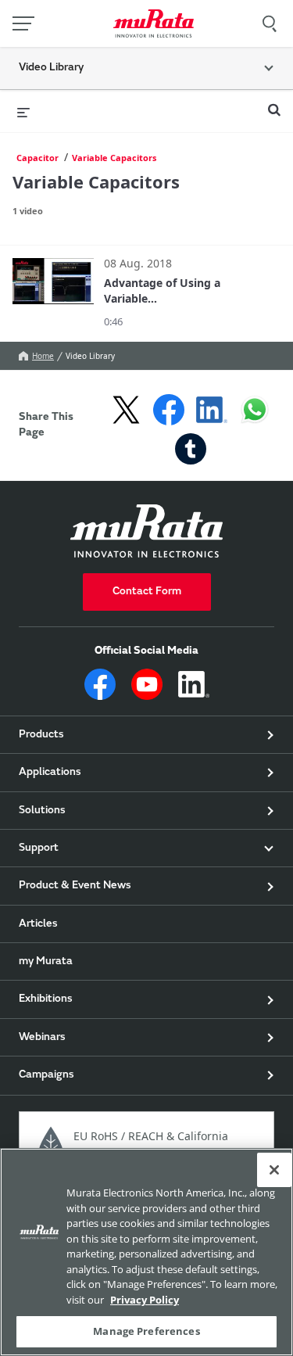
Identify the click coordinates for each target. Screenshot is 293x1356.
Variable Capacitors (114, 157)
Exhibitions (46, 999)
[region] (146, 1252)
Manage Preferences (146, 1331)
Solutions (42, 810)
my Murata (46, 961)
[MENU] (23, 23)
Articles (38, 924)
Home (43, 355)
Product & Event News (75, 886)
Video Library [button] (51, 68)
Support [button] (39, 848)
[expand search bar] (274, 103)
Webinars (42, 1037)
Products (41, 735)
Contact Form (147, 592)
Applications (50, 772)
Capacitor (37, 157)
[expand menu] (23, 111)
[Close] (274, 1170)
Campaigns (46, 1075)
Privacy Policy (144, 1300)
